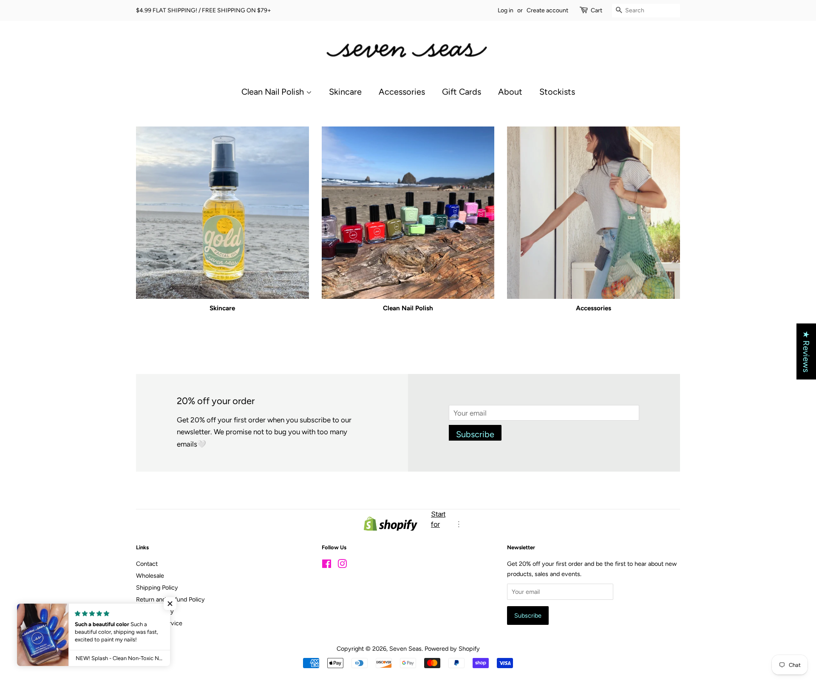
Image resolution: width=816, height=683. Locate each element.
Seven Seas (405, 648)
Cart (596, 10)
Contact (147, 564)
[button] (170, 603)
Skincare (345, 92)
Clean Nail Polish (273, 92)
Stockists (557, 92)
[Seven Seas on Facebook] (327, 565)
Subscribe (475, 434)
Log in (505, 10)
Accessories (402, 92)
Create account (547, 10)
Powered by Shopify (452, 648)
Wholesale (150, 575)
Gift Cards (461, 92)
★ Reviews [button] (806, 351)
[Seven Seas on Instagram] (342, 565)
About (510, 92)
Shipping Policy (157, 587)
